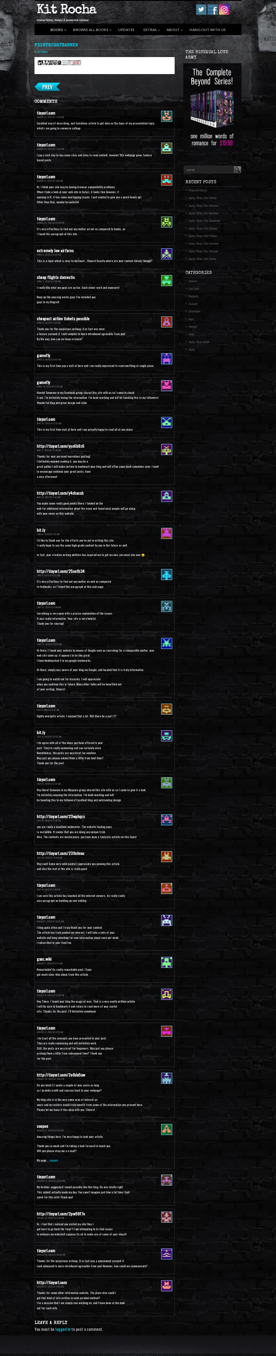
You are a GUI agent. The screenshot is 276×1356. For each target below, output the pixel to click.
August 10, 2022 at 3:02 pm (50, 1079)
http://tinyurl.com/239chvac (61, 853)
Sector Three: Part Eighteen (203, 213)
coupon (42, 1126)
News (191, 319)
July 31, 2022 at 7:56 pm (48, 889)
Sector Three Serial (198, 342)
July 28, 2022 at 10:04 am (49, 857)
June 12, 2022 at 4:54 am (49, 607)
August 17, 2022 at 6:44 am (50, 1286)
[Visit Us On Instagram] (224, 13)
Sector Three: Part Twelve (202, 258)
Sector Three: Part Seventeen (204, 220)
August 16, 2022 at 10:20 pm (51, 1254)
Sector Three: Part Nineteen (203, 205)
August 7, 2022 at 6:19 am (50, 963)
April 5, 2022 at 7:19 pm (48, 281)
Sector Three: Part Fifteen (202, 236)
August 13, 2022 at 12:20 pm (51, 1180)
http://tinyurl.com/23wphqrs (61, 816)
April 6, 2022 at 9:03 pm (49, 359)
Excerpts (193, 303)
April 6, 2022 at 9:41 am (49, 322)
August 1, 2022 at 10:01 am (50, 921)
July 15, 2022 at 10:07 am (49, 736)
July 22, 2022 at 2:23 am (49, 783)
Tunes (191, 349)
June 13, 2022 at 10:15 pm (49, 644)
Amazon (192, 281)
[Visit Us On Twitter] (201, 13)
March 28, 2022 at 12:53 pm (50, 222)
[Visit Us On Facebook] (212, 13)
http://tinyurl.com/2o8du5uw (61, 1075)
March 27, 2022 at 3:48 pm (50, 180)
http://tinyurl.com (52, 1282)
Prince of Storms (197, 190)
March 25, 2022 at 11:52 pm (50, 117)
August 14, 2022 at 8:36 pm (50, 1217)
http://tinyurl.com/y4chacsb (60, 493)
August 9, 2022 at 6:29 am (50, 1032)
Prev (47, 86)
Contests (193, 296)
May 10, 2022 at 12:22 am (49, 423)
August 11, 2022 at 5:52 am (50, 1130)
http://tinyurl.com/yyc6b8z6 (61, 446)
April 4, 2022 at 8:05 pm (49, 254)
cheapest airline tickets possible (63, 318)
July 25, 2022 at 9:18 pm (49, 820)
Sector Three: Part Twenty (202, 198)
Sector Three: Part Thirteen (203, 251)
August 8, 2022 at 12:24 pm (50, 995)
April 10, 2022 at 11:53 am (50, 386)
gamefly (43, 355)
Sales (191, 334)
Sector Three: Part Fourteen (203, 243)
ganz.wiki (44, 959)
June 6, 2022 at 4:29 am (48, 575)
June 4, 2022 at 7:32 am (48, 534)
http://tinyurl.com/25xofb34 (61, 571)
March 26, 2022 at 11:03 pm (50, 149)
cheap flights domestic (56, 277)
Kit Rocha (66, 10)
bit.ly (41, 530)
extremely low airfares (55, 250)
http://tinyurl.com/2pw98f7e (61, 1213)
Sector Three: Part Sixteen (202, 228)
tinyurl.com (46, 113)
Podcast (192, 326)
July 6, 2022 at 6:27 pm (48, 709)
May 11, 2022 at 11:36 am (49, 450)
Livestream (194, 311)
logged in (63, 1329)
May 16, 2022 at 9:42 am (49, 497)
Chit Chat (193, 288)
